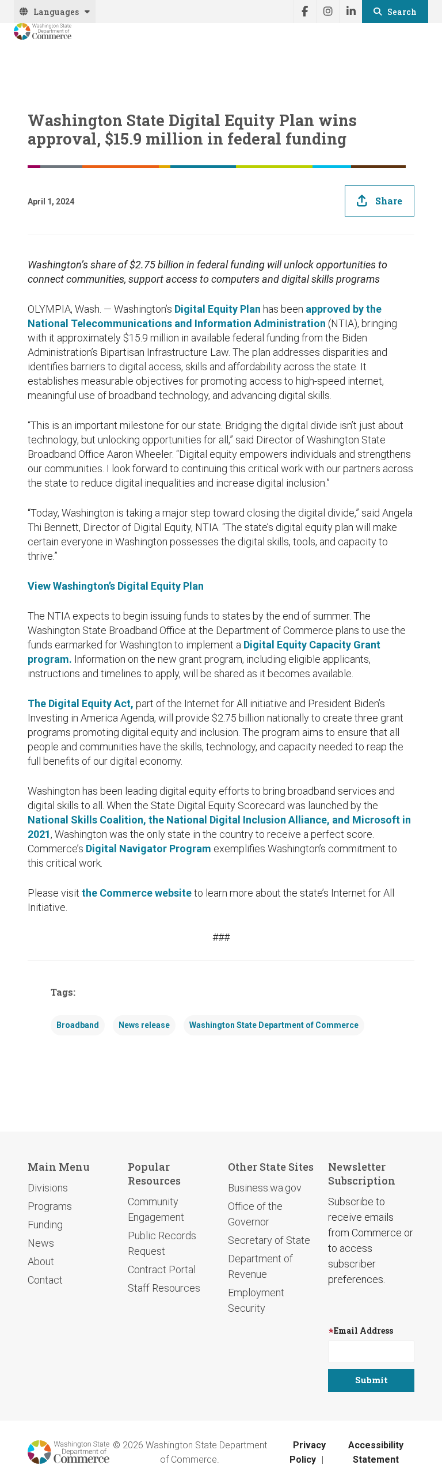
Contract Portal (162, 1269)
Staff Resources (164, 1288)
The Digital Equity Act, (81, 703)
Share (388, 201)
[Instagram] (327, 11)
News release (144, 1025)
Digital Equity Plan (217, 309)
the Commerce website (137, 893)
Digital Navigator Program (148, 848)
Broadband (77, 1025)
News (41, 1243)
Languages (56, 11)
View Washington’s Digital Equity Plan (116, 586)
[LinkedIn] (350, 11)
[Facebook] (304, 11)
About (41, 1261)
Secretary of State (269, 1240)
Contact (45, 1280)
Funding (45, 1225)
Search (402, 11)
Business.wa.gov (265, 1188)
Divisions (48, 1188)
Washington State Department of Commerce (274, 1025)
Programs (50, 1206)
